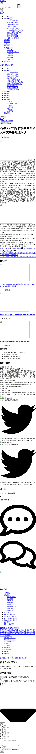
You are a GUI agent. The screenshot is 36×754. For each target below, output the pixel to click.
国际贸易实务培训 (13, 74)
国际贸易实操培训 (10, 638)
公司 (1, 725)
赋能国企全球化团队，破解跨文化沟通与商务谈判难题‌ (17, 315)
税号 (1, 735)
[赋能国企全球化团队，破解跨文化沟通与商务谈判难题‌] (14, 311)
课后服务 (10, 109)
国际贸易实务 (11, 597)
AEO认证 (10, 101)
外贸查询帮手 (8, 649)
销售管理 (7, 622)
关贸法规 (10, 608)
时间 (1, 685)
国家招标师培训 (12, 88)
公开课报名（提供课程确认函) (12, 681)
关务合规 (10, 610)
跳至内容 (3, 1)
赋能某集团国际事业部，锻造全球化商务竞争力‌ (15, 341)
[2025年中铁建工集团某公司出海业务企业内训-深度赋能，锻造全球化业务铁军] (15, 280)
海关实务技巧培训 (13, 76)
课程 (1, 683)
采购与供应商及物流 (10, 620)
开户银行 (3, 737)
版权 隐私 (3, 658)
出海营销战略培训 (10, 641)
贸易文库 (7, 97)
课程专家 (7, 93)
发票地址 (3, 733)
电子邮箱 (3, 727)
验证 (1, 747)
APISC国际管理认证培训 (15, 82)
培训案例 (10, 111)
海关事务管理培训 (10, 640)
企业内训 (7, 95)
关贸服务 (7, 99)
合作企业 (7, 653)
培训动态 (7, 137)
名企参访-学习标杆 (13, 90)
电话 (1, 731)
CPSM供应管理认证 (13, 80)
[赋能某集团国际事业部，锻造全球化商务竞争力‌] (15, 337)
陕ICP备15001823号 (21, 658)
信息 (1, 745)
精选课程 (7, 91)
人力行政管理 (8, 612)
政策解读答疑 (11, 606)
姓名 (1, 729)
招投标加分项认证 (13, 103)
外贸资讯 (10, 107)
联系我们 (7, 113)
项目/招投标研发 (9, 624)
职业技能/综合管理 (10, 616)
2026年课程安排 (12, 72)
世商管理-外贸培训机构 (9, 628)
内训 (25, 681)
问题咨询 (32, 681)
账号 (1, 738)
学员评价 (7, 645)
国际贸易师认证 (12, 86)
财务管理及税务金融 (10, 618)
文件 (1, 749)
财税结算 (10, 601)
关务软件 (10, 105)
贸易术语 (10, 599)
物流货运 (10, 602)
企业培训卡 (7, 644)
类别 (1, 679)
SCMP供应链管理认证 (14, 84)
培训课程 (7, 70)
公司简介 (7, 68)
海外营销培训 (11, 78)
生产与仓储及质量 (10, 614)
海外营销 (10, 604)
